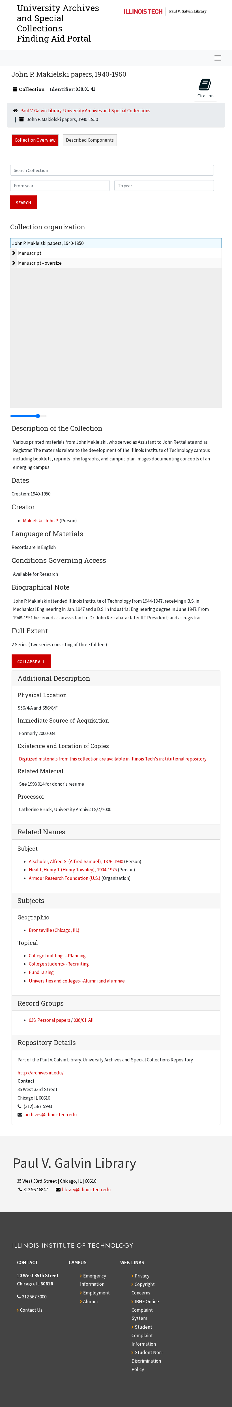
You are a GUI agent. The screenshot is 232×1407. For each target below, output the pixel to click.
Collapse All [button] (31, 661)
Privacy (142, 1276)
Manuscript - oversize (40, 263)
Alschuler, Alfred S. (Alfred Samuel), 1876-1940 (76, 861)
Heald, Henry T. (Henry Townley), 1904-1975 (73, 870)
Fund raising (41, 972)
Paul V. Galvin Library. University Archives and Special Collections (85, 110)
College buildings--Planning (57, 956)
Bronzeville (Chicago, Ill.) (54, 930)
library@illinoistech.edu (86, 1189)
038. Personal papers (49, 1020)
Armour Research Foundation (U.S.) (64, 878)
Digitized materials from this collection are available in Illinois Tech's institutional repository (113, 759)
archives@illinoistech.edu (51, 1114)
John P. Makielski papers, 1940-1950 (47, 243)
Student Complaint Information (144, 1335)
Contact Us (31, 1310)
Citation (205, 95)
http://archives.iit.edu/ (41, 1073)
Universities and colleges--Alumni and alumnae (77, 981)
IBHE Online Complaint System (145, 1310)
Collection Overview (35, 140)
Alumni (90, 1301)
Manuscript (29, 253)
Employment (96, 1293)
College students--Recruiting (59, 964)
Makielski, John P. (41, 521)
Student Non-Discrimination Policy (147, 1360)
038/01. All (84, 1020)
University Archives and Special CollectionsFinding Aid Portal (58, 23)
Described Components (90, 140)
